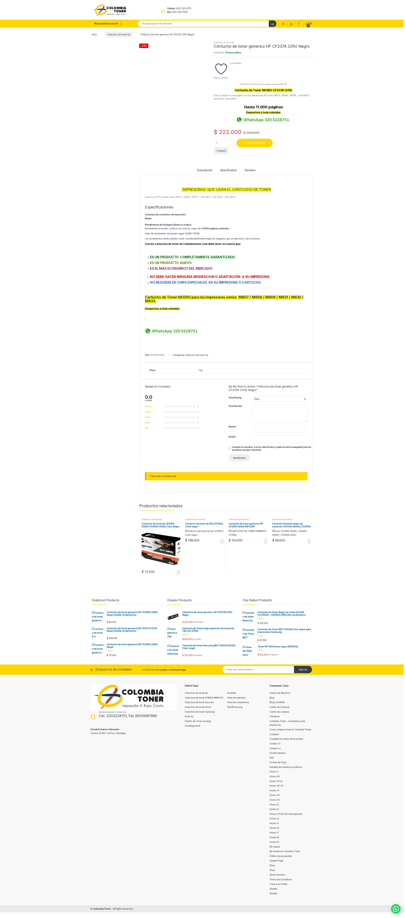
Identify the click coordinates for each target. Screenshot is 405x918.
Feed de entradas (236, 697)
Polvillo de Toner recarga (198, 721)
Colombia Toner (102, 908)
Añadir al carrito (256, 143)
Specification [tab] (228, 170)
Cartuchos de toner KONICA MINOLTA (204, 697)
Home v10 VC (276, 785)
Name (233, 426)
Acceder (231, 693)
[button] (396, 909)
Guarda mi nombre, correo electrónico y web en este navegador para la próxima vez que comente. (271, 448)
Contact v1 (275, 743)
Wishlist (273, 888)
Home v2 (274, 804)
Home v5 (274, 823)
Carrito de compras (279, 711)
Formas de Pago (278, 762)
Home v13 (275, 799)
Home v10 (275, 776)
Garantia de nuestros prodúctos (286, 767)
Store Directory (277, 874)
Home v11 (274, 790)
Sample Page (276, 860)
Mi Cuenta (275, 846)
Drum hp (189, 716)
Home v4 (274, 818)
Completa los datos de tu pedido (286, 738)
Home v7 (274, 832)
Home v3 (274, 809)
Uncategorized (192, 725)
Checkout (275, 716)
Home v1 (274, 771)
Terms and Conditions (281, 879)
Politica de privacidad (281, 856)
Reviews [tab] (250, 170)
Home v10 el (276, 781)
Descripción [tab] (204, 170)
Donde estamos (278, 753)
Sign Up (303, 669)
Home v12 (275, 795)
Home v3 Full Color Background (286, 814)
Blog (272, 697)
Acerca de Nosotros (280, 693)
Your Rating (235, 397)
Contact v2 (275, 748)
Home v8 (274, 837)
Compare (236, 63)
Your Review (235, 406)
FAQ (272, 757)
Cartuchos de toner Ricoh (198, 707)
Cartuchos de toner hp (118, 34)
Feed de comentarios (238, 702)
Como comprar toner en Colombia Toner (290, 729)
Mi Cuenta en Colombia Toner (285, 851)
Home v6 (274, 827)
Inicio (94, 34)
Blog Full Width (277, 702)
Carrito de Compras (280, 707)
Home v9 (274, 842)
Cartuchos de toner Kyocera (199, 702)
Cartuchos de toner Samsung (200, 711)
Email (232, 436)
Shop (272, 865)
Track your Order (278, 884)
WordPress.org (235, 707)
